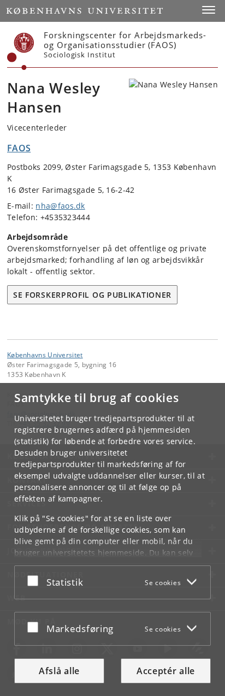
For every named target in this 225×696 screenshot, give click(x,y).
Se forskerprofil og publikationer (92, 295)
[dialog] (112, 539)
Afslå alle (59, 671)
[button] (209, 10)
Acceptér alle (166, 671)
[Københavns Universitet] (20, 51)
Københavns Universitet (45, 354)
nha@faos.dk (60, 205)
